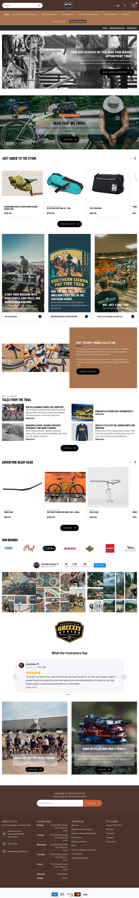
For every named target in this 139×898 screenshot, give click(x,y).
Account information (114, 818)
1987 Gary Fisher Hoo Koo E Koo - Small (63, 512)
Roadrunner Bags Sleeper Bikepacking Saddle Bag (20, 208)
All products (111, 834)
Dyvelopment (98, 893)
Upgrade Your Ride (88, 371)
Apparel (126, 14)
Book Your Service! (77, 21)
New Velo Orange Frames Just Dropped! (45, 407)
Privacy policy (77, 830)
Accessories (110, 14)
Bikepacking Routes (117, 28)
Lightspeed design (84, 893)
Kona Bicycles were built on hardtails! (114, 411)
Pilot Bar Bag (96, 208)
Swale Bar (8, 512)
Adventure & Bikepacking (24, 14)
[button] (15, 672)
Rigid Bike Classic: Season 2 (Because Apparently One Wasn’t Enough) (43, 426)
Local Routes (77, 847)
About (105, 28)
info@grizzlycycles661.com (18, 844)
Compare (109, 830)
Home (6, 14)
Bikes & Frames (49, 14)
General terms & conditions (82, 822)
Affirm (74, 838)
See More (68, 528)
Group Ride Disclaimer (80, 851)
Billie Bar (94, 512)
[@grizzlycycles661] (36, 565)
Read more (30, 418)
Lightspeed (72, 893)
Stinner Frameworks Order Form (84, 843)
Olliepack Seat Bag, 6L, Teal (59, 208)
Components (67, 14)
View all (68, 448)
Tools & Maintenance (89, 14)
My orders (110, 822)
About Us (75, 818)
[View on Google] (21, 665)
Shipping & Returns (79, 834)
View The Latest (68, 224)
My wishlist (110, 826)
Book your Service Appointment (84, 826)
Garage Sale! (59, 21)
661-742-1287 (13, 837)
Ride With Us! (132, 28)
